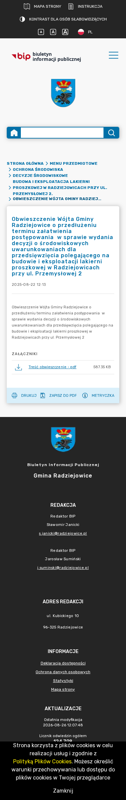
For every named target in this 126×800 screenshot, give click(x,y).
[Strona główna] (14, 133)
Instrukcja (90, 6)
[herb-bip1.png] (63, 93)
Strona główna (25, 163)
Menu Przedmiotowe (73, 163)
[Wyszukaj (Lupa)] (111, 132)
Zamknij (63, 791)
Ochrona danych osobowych (63, 672)
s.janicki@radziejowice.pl (63, 533)
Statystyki (63, 680)
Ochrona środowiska (38, 169)
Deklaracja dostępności (63, 663)
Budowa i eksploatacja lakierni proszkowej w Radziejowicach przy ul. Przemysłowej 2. (60, 187)
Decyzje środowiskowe (40, 175)
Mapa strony (47, 6)
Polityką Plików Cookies (42, 761)
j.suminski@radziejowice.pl (63, 568)
